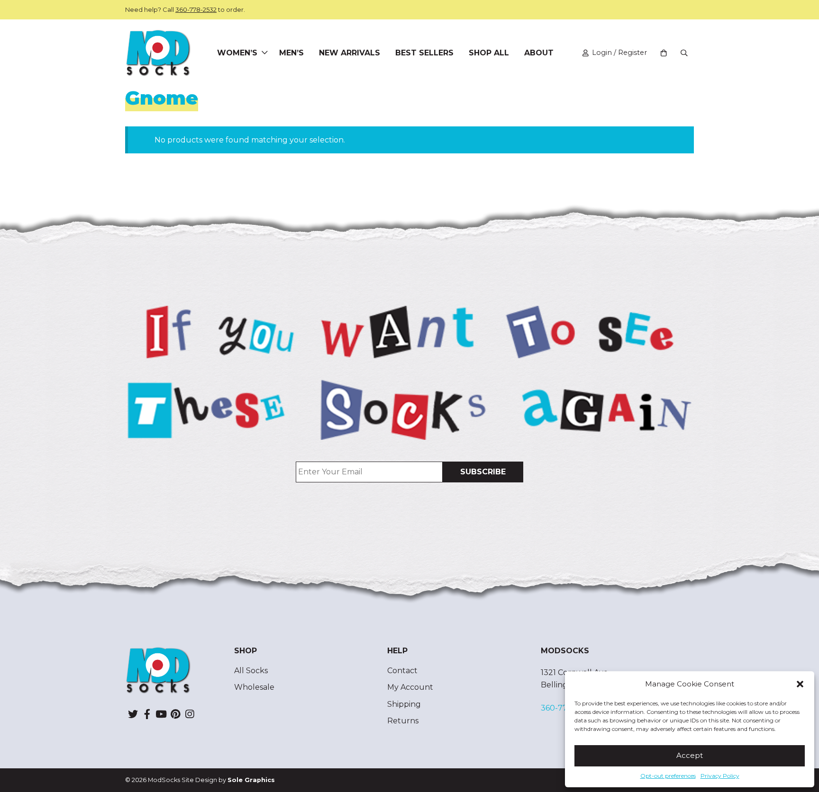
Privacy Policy (720, 775)
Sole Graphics (251, 779)
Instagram (189, 714)
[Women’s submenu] (264, 53)
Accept (689, 755)
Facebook (147, 714)
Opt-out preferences (668, 775)
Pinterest (175, 714)
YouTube (161, 714)
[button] (800, 684)
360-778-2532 (196, 9)
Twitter (132, 714)
